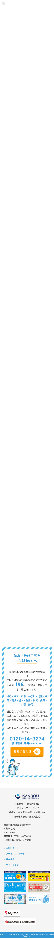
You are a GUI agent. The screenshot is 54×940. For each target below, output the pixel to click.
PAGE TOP (49, 936)
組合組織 (10, 859)
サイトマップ (12, 864)
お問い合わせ (12, 848)
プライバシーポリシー (16, 853)
